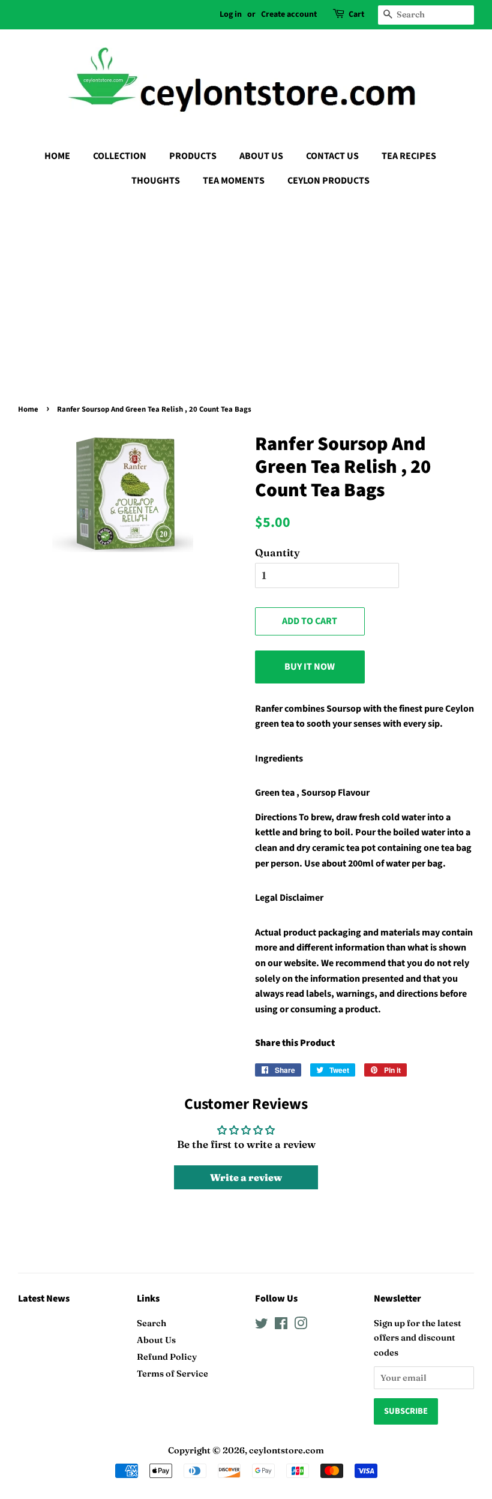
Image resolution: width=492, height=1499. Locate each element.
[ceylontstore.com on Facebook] (281, 1325)
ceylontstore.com (286, 1450)
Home (28, 409)
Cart (356, 14)
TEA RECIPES (409, 156)
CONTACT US (332, 156)
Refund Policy (167, 1356)
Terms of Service (172, 1373)
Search (151, 1323)
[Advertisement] (246, 286)
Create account (289, 14)
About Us (156, 1340)
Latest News (44, 1298)
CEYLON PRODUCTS (328, 180)
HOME (57, 156)
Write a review (246, 1177)
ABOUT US (261, 156)
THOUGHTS (155, 180)
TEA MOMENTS (234, 180)
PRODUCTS (193, 156)
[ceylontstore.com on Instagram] (300, 1325)
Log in (231, 14)
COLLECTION (119, 156)
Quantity (277, 552)
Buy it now (309, 666)
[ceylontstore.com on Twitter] (261, 1325)
